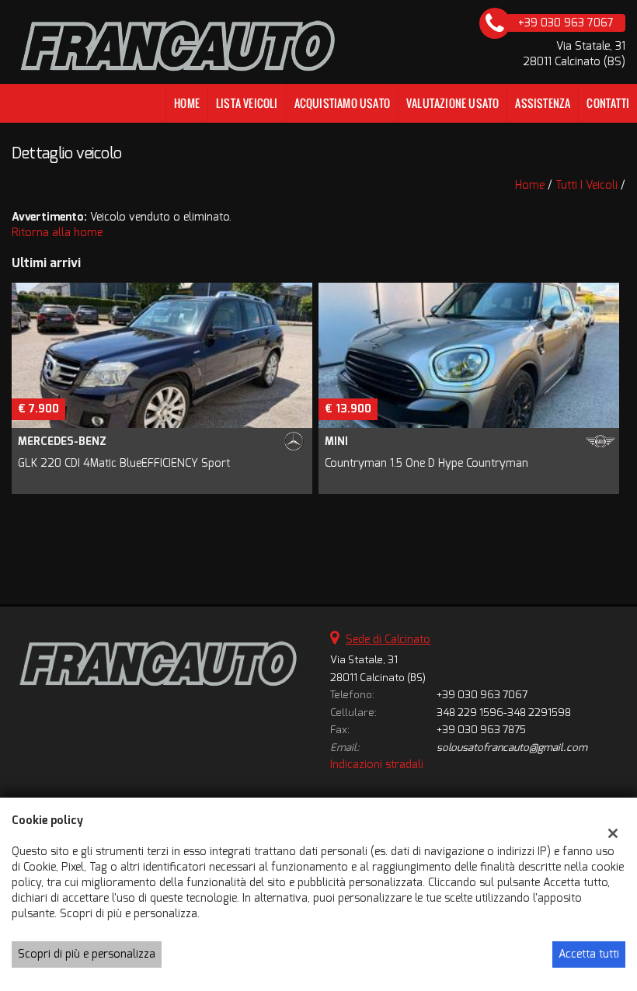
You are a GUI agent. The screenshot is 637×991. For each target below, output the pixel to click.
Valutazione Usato (452, 103)
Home (187, 103)
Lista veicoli (247, 103)
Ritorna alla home (57, 232)
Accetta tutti (589, 954)
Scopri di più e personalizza (86, 954)
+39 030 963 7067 (482, 694)
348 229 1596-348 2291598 (504, 712)
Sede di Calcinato (388, 639)
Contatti (608, 103)
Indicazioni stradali (376, 764)
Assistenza (542, 103)
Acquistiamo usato (342, 103)
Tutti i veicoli (586, 185)
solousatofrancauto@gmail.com (512, 747)
